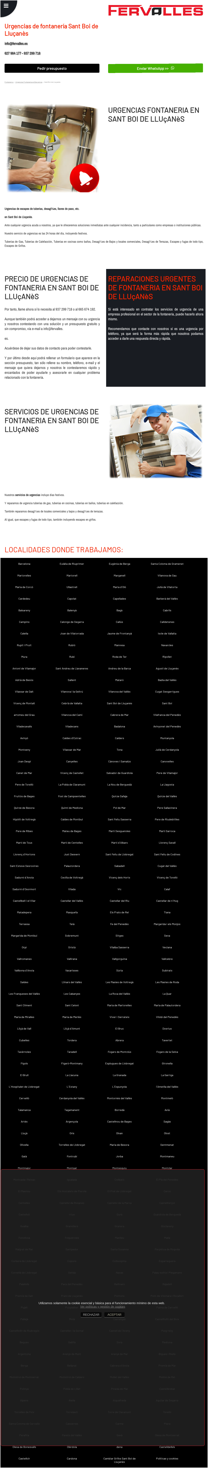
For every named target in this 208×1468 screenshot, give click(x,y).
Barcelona (24, 563)
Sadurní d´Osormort (24, 889)
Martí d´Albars (119, 842)
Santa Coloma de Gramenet (167, 563)
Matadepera (24, 912)
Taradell (72, 1051)
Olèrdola (72, 1447)
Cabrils (167, 610)
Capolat (71, 598)
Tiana (167, 912)
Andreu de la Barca (119, 668)
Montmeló (167, 1098)
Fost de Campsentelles (72, 796)
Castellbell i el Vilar (24, 900)
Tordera (72, 1040)
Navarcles (167, 645)
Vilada (72, 889)
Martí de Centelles (72, 842)
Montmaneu (167, 1156)
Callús (119, 621)
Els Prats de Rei (119, 912)
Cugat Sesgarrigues (167, 691)
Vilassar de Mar (72, 749)
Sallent (72, 680)
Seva (167, 935)
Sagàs (167, 1121)
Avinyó (24, 738)
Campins (24, 621)
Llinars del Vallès (72, 982)
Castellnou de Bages (119, 1121)
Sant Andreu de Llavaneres (72, 668)
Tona (119, 749)
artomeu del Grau (24, 714)
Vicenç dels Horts (119, 877)
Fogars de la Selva (167, 1051)
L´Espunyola (119, 1086)
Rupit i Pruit (24, 645)
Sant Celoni (72, 1005)
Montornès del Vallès (119, 1098)
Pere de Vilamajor (167, 773)
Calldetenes (167, 621)
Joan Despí (24, 761)
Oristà (72, 947)
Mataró (119, 680)
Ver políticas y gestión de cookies (102, 1306)
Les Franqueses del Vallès (24, 993)
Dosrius (167, 1028)
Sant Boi (167, 703)
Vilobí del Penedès (167, 1017)
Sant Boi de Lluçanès (119, 703)
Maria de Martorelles (119, 1005)
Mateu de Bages (71, 831)
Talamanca (24, 1110)
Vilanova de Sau (167, 575)
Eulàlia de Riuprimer (72, 563)
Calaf (167, 889)
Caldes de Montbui (72, 819)
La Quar (167, 993)
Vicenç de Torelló (167, 877)
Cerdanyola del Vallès (72, 1098)
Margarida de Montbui (24, 935)
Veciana (167, 947)
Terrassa (24, 924)
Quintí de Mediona (72, 807)
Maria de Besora (119, 1144)
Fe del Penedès (119, 924)
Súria (119, 970)
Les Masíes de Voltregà (119, 982)
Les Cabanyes (72, 993)
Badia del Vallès (167, 680)
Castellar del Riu (119, 900)
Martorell (72, 575)
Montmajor (24, 1168)
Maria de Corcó (24, 587)
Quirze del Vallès (167, 796)
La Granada (119, 1075)
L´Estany (72, 1086)
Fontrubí (72, 1156)
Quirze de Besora (24, 807)
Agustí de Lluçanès (167, 668)
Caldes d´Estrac (72, 738)
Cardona (72, 1458)
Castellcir (24, 1458)
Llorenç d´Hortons (24, 854)
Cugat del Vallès (167, 866)
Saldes (24, 982)
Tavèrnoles (24, 1051)
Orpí (24, 947)
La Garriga (167, 1075)
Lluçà (24, 1133)
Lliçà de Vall (24, 1028)
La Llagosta (167, 784)
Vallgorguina (119, 958)
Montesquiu (119, 1168)
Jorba (119, 1156)
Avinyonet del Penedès (167, 726)
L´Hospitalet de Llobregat (24, 1086)
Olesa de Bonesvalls (24, 1447)
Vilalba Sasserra (119, 947)
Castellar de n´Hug (167, 900)
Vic (119, 889)
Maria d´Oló (119, 587)
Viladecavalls (24, 726)
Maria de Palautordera (167, 1005)
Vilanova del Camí (71, 714)
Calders (119, 738)
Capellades (119, 598)
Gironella (167, 1063)
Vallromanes (24, 958)
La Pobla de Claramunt (71, 784)
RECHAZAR (91, 1314)
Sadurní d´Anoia (24, 877)
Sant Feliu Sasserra (119, 819)
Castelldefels (167, 1447)
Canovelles (167, 761)
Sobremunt (72, 935)
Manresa (119, 645)
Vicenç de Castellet (72, 773)
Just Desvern (72, 854)
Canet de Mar (24, 773)
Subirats (167, 970)
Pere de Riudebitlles (167, 819)
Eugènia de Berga (119, 563)
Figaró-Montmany (72, 1063)
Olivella (24, 1144)
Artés (24, 1121)
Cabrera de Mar (119, 714)
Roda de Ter (119, 656)
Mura (24, 656)
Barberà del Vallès (167, 598)
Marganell (119, 575)
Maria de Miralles (24, 1017)
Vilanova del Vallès (119, 691)
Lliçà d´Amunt (72, 1028)
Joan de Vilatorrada (72, 633)
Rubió (71, 645)
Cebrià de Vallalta (72, 703)
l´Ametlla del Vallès (167, 1086)
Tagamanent (71, 1110)
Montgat (72, 1168)
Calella (24, 633)
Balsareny (24, 610)
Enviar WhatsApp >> (153, 68)
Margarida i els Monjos (167, 924)
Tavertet (167, 1040)
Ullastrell (72, 587)
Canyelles (72, 761)
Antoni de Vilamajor (24, 668)
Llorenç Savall (167, 842)
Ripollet (167, 656)
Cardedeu (24, 598)
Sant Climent (24, 1005)
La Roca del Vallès (119, 993)
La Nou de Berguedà (119, 784)
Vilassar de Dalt (24, 691)
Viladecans (71, 726)
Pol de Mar (119, 807)
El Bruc (119, 1028)
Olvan (119, 1133)
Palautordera (72, 866)
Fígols (24, 1063)
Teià (71, 924)
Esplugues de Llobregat (119, 1063)
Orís (72, 1133)
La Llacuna (71, 1075)
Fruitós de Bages (24, 796)
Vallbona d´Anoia (24, 970)
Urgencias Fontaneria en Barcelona (28, 82)
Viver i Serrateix (119, 1017)
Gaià (24, 1156)
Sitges (119, 935)
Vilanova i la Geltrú (72, 691)
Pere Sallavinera (167, 807)
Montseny (24, 749)
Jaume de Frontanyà (119, 633)
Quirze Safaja (119, 796)
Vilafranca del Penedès (167, 714)
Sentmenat (167, 1144)
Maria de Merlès (71, 1017)
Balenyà (72, 610)
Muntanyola (167, 738)
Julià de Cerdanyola (167, 749)
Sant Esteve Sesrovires (24, 866)
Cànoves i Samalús (119, 761)
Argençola (72, 1121)
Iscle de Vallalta (167, 633)
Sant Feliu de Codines (167, 854)
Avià (167, 1110)
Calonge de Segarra (72, 621)
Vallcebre (167, 958)
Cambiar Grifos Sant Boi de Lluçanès (119, 1460)
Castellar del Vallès (72, 900)
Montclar (167, 1168)
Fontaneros (9, 82)
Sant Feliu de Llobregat (120, 854)
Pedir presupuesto (52, 68)
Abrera (119, 1040)
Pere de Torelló (24, 784)
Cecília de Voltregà (72, 877)
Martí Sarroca (167, 831)
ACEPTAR (114, 1314)
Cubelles (24, 1040)
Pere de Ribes (24, 831)
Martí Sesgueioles (119, 831)
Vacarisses (71, 970)
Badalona (119, 726)
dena (119, 1447)
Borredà (119, 1110)
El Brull (24, 1075)
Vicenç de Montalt (24, 703)
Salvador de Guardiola (119, 773)
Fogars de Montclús (119, 1051)
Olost (167, 1133)
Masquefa (72, 912)
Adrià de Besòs (24, 680)
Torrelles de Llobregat (72, 1144)
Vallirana (72, 958)
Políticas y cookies (167, 1458)
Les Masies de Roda (167, 982)
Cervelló (24, 1098)
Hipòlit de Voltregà (24, 819)
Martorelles (24, 575)
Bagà (119, 610)
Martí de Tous (24, 842)
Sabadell (119, 866)
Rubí (72, 656)
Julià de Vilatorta (167, 587)
